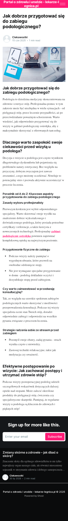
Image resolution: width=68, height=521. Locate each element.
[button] (62, 4)
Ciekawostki (19, 37)
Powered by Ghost (34, 495)
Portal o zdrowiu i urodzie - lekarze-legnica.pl (29, 491)
